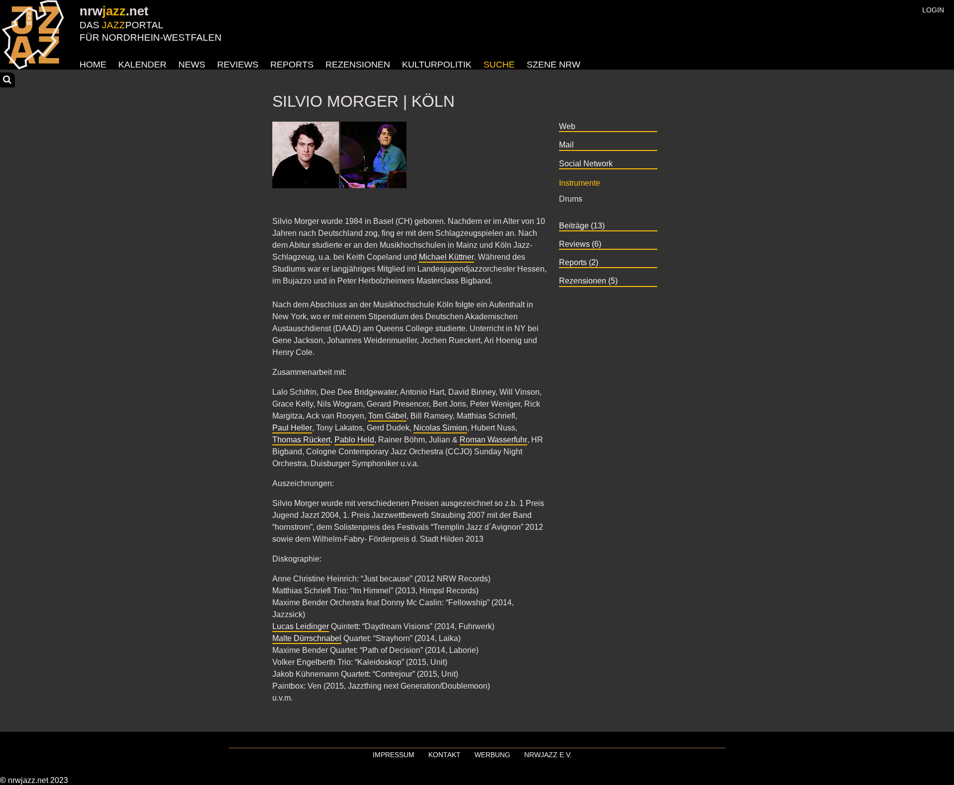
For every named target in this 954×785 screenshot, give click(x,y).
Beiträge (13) (582, 225)
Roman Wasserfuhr (493, 439)
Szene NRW (553, 65)
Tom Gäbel (387, 416)
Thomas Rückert (301, 439)
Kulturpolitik (437, 65)
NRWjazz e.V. (548, 755)
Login (933, 10)
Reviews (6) (580, 244)
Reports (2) (578, 262)
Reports (292, 65)
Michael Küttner (446, 257)
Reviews (237, 65)
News (191, 65)
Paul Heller (292, 428)
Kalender (142, 65)
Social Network (586, 163)
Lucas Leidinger (300, 626)
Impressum (393, 755)
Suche (499, 65)
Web (567, 126)
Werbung (492, 755)
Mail (566, 145)
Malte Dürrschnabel (306, 638)
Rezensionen (357, 65)
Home (93, 65)
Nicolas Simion (440, 428)
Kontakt (444, 755)
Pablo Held (354, 439)
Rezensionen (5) (588, 281)
